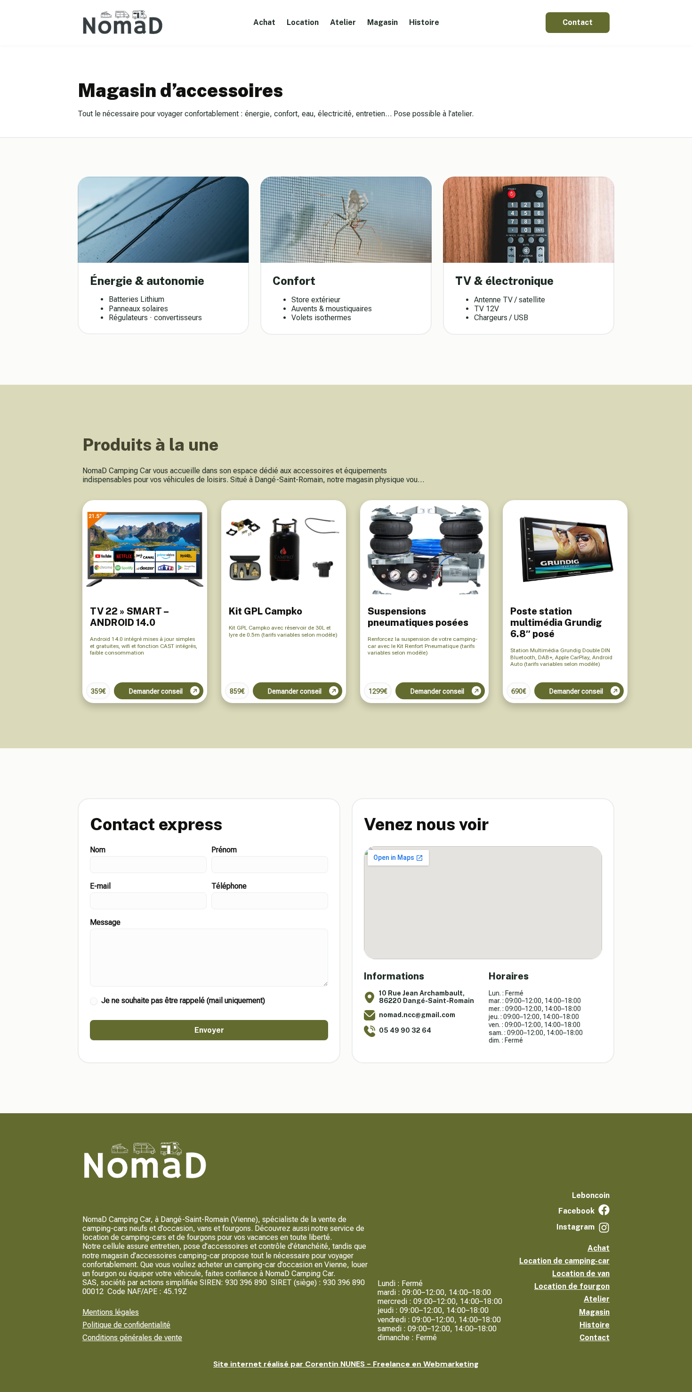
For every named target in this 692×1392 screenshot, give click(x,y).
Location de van (581, 1273)
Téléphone (229, 886)
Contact (594, 1337)
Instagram (575, 1226)
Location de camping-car (564, 1260)
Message (105, 923)
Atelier (343, 22)
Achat (264, 22)
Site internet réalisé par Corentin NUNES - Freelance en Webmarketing (346, 1364)
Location (303, 22)
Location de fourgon (572, 1286)
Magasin (382, 22)
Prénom (224, 850)
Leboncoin (591, 1195)
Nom (97, 850)
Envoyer (209, 1030)
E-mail (100, 886)
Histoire (424, 22)
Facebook (576, 1210)
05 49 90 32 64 (405, 1030)
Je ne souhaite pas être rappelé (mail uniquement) (182, 1000)
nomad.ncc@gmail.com (417, 1015)
